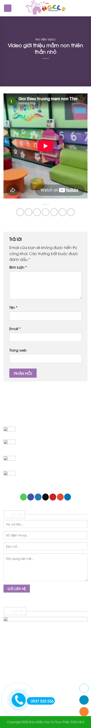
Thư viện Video (45, 39)
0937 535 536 (42, 700)
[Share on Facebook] (28, 212)
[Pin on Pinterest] (54, 212)
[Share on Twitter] (37, 212)
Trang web (18, 350)
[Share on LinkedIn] (71, 212)
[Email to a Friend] (45, 212)
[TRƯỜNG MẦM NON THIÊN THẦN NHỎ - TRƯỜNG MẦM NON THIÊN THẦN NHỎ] (45, 8)
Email (15, 328)
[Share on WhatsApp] (20, 212)
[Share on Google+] (62, 212)
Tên (13, 307)
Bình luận (18, 267)
